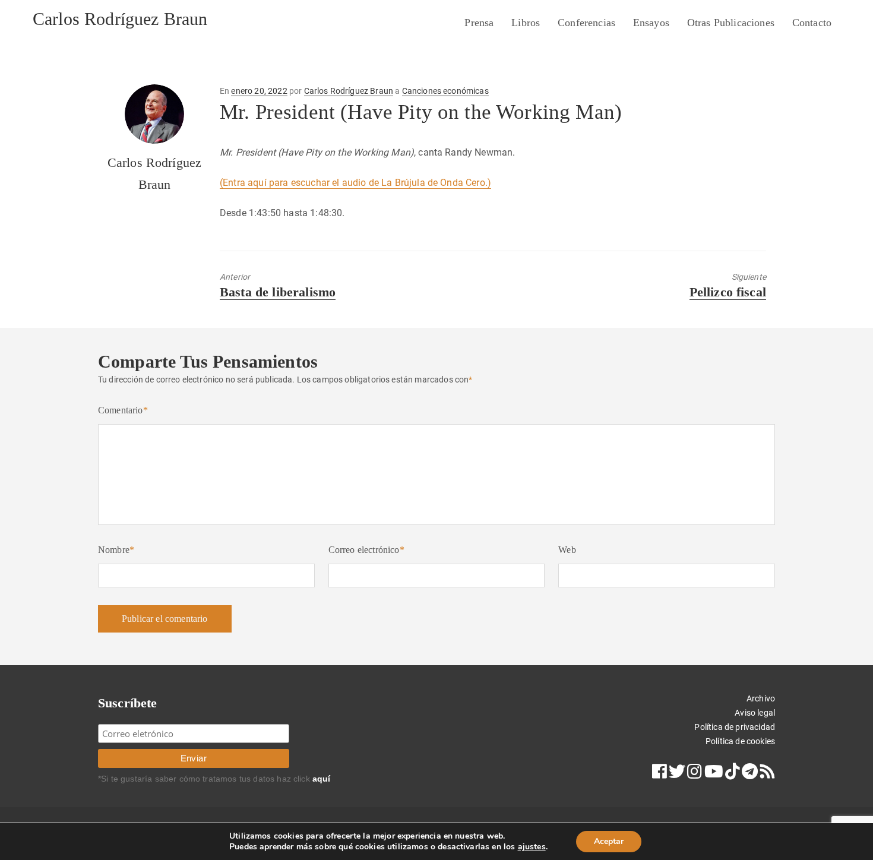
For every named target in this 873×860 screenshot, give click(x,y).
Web (566, 550)
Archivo (761, 698)
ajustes (532, 847)
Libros (525, 23)
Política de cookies (740, 741)
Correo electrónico (366, 550)
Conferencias (586, 23)
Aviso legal (755, 712)
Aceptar (609, 841)
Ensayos (651, 23)
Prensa (479, 23)
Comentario (123, 410)
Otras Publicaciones (730, 23)
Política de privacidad (734, 727)
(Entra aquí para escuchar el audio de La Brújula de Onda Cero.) (355, 182)
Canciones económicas (445, 91)
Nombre (116, 550)
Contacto (811, 23)
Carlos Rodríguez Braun (120, 19)
